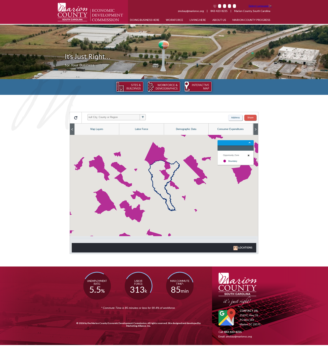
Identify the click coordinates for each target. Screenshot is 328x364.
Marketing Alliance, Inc (138, 325)
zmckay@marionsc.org (191, 11)
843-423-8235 (219, 11)
